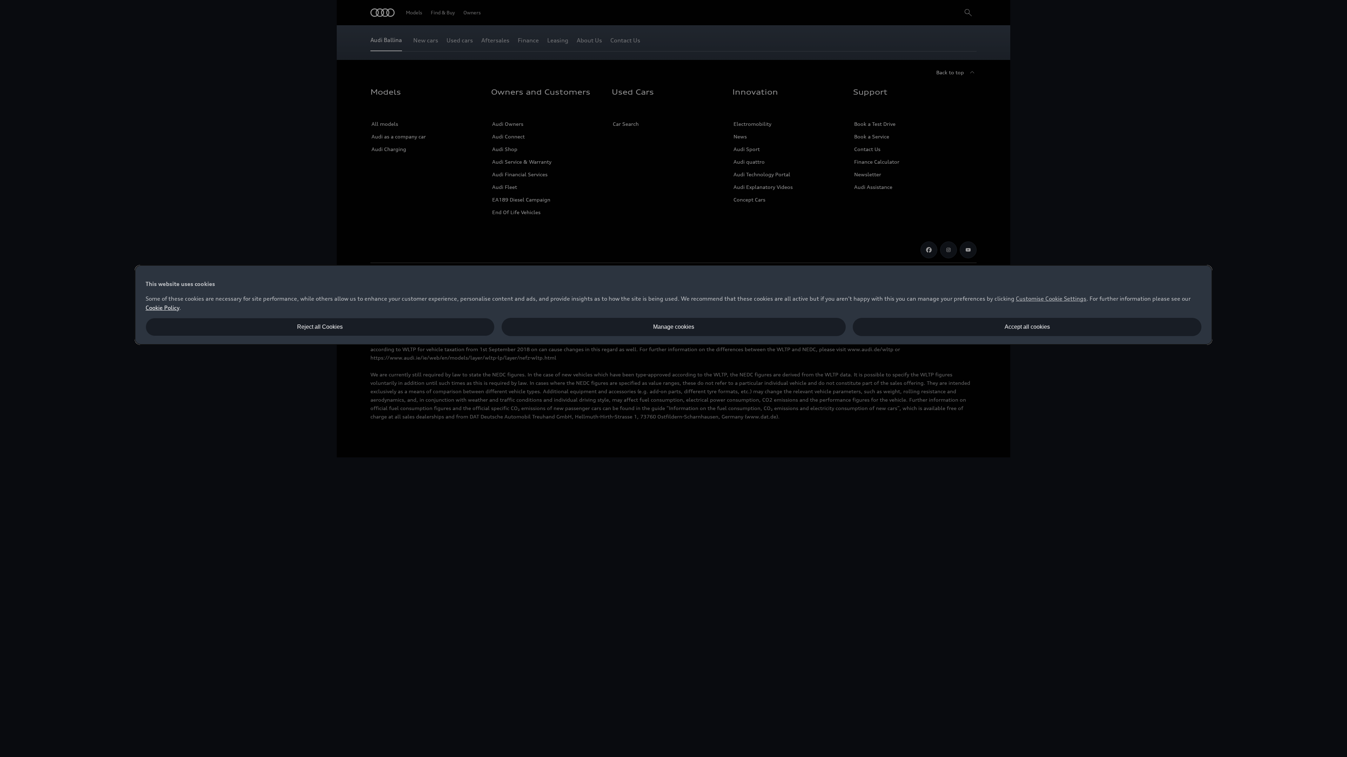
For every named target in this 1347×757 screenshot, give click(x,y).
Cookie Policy (162, 307)
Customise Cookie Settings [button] (1051, 298)
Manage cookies (673, 327)
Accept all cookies (1027, 327)
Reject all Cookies (320, 327)
